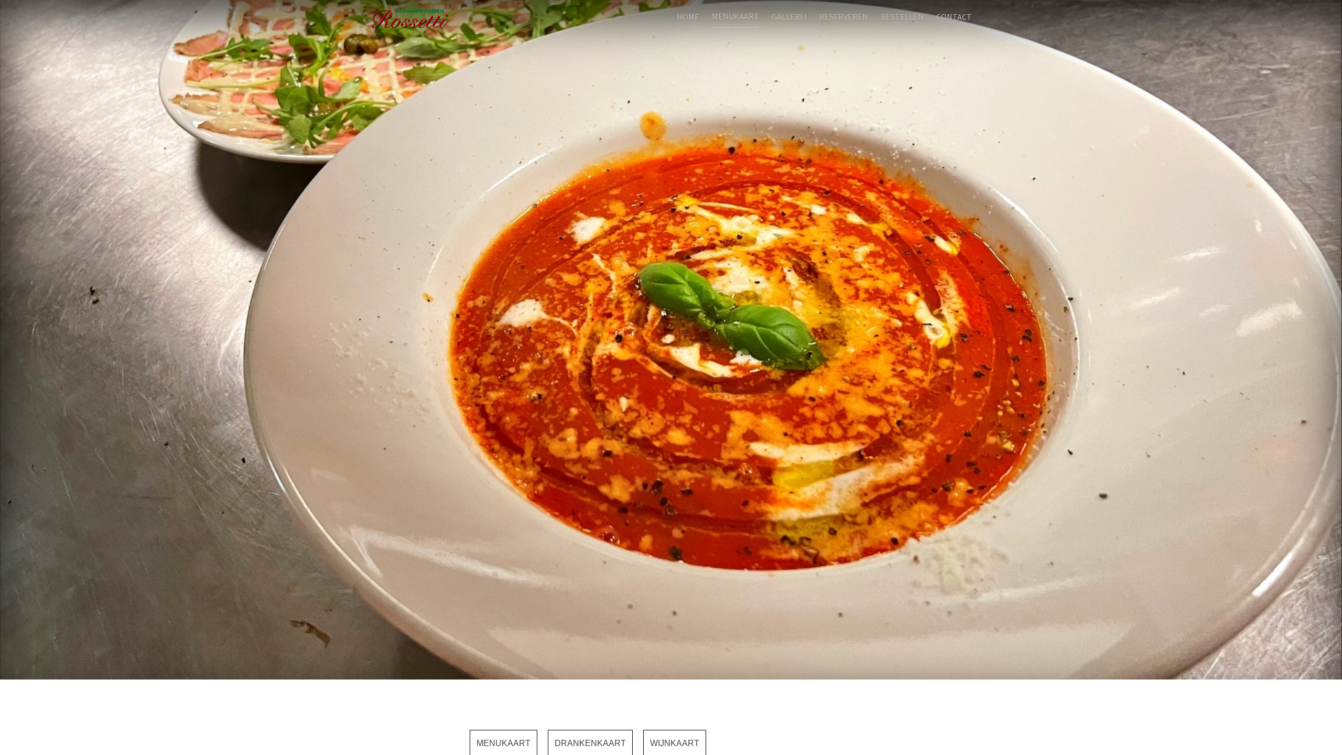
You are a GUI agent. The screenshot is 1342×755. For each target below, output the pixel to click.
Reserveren (843, 17)
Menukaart (735, 16)
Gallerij (789, 17)
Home (688, 17)
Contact (954, 17)
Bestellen (902, 17)
